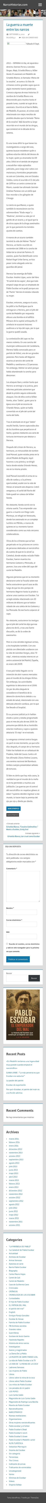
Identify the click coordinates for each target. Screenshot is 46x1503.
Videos (11, 1481)
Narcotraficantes (16, 1408)
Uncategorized (15, 1471)
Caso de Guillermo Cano (19, 1284)
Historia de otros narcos (19, 1343)
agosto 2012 (14, 1204)
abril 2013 (13, 1177)
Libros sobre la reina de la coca (22, 1377)
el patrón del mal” (16, 1308)
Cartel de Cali (14, 1277)
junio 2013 (13, 1170)
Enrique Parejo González (19, 1315)
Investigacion (14, 1346)
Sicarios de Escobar (17, 1450)
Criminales (13, 1288)
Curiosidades (14, 1298)
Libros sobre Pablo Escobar (20, 1381)
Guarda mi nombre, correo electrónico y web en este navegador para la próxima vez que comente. (22, 948)
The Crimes (13, 1460)
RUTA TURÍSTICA (16, 1443)
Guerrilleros (14, 1333)
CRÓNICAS (13, 1291)
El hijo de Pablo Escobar (19, 1301)
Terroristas (13, 1457)
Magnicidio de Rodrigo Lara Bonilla (23, 1402)
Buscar (9, 973)
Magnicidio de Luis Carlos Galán (22, 1398)
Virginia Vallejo (15, 1484)
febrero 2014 (14, 1142)
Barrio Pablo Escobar (17, 1267)
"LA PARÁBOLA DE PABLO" (20, 1246)
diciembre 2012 (15, 1190)
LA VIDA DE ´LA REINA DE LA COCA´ (24, 1364)
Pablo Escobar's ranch (18, 1433)
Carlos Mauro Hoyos (17, 1274)
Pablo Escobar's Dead (18, 1429)
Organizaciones (15, 1419)
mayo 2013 (13, 1173)
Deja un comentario (30, 37)
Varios (11, 1474)
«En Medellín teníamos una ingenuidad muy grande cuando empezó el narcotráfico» (22, 1064)
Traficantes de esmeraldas (20, 1467)
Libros (11, 1374)
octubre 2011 (14, 1225)
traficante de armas (17, 1464)
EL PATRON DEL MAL (17, 1305)
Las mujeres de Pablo (18, 1371)
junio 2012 (13, 1211)
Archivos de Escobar (17, 1257)
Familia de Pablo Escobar (19, 1322)
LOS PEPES (13, 1391)
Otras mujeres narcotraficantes (22, 1422)
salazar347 (11, 37)
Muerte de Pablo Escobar (19, 1405)
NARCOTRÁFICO (13, 808)
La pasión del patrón (14, 1080)
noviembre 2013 (15, 1152)
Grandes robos (15, 1329)
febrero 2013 (14, 1183)
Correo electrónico (14, 920)
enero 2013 (13, 1187)
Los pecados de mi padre (19, 1388)
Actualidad (13, 1253)
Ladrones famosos (16, 1367)
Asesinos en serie (16, 1264)
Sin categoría (14, 1453)
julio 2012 (13, 1208)
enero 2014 (13, 1145)
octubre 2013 (14, 1156)
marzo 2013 (14, 1180)
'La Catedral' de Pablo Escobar (21, 1250)
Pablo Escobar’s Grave (18, 1436)
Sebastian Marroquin (17, 1446)
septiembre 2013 (16, 1159)
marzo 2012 (14, 1218)
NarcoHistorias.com (15, 4)
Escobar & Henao (16, 1319)
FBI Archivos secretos (17, 1326)
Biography (13, 1270)
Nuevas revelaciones (17, 1415)
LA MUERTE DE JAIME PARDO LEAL (23, 1357)
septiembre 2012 (16, 1201)
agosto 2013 (14, 1163)
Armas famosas (15, 1260)
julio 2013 (13, 1166)
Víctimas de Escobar (17, 1477)
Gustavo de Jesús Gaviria (19, 1336)
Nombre (10, 908)
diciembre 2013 (15, 1149)
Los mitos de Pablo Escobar (20, 1384)
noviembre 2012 (15, 1194)
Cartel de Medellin (16, 1281)
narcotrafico (12, 815)
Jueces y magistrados (18, 1350)
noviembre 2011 (15, 1221)
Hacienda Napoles (16, 1339)
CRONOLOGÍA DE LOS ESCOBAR (22, 1295)
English (12, 1312)
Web (7, 932)
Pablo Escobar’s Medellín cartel (22, 1440)
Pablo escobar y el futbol (19, 1426)
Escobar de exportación (16, 1085)
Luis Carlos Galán (16, 1395)
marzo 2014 (14, 1139)
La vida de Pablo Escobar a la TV (22, 1360)
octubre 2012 (14, 1197)
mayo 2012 (13, 1214)
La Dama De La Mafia (17, 1353)
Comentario (11, 868)
